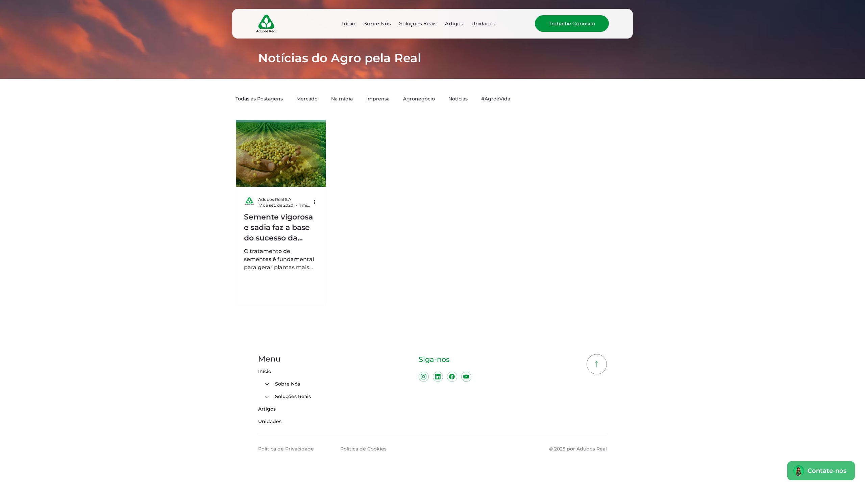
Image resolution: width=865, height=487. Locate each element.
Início (264, 371)
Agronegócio (419, 99)
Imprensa (378, 99)
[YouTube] (466, 377)
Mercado (307, 99)
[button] (377, 23)
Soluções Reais (293, 396)
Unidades (269, 421)
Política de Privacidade (286, 449)
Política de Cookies (363, 449)
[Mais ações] (317, 202)
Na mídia (342, 99)
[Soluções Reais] (266, 396)
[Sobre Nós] (266, 384)
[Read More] (597, 364)
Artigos (267, 409)
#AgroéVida (495, 99)
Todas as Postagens (259, 99)
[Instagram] (424, 377)
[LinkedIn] (438, 377)
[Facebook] (452, 377)
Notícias (458, 99)
